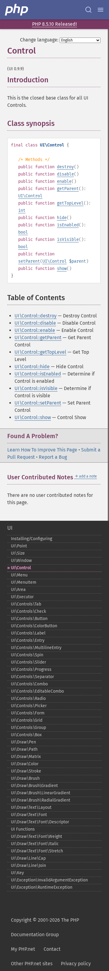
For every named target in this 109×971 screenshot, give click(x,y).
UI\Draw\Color (24, 763)
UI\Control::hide (32, 366)
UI (9, 528)
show (62, 268)
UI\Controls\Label (28, 633)
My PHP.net (23, 949)
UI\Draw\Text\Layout (31, 807)
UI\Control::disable (35, 323)
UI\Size (18, 553)
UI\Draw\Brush (25, 778)
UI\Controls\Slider (28, 662)
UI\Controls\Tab (26, 604)
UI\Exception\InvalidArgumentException (49, 880)
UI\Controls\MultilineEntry (36, 647)
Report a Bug (53, 457)
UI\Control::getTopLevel (40, 352)
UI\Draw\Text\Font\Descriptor (40, 822)
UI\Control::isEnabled (38, 374)
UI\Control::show (33, 417)
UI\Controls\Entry (28, 640)
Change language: (39, 40)
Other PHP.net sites (31, 963)
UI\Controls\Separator (32, 676)
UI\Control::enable (35, 330)
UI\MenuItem (23, 582)
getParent (68, 188)
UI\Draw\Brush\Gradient (34, 785)
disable (65, 174)
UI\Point (19, 546)
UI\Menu (19, 575)
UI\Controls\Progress (31, 669)
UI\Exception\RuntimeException (41, 887)
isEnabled (68, 225)
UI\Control (30, 195)
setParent (29, 261)
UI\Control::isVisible (36, 388)
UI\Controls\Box (26, 734)
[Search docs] (88, 10)
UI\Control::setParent (38, 403)
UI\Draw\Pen (23, 742)
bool (23, 232)
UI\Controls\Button (29, 618)
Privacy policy (76, 963)
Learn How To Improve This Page (42, 450)
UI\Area (18, 589)
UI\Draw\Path (24, 749)
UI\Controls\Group (28, 727)
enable (64, 181)
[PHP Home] (17, 9)
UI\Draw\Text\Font (29, 814)
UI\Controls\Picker (29, 705)
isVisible (68, 239)
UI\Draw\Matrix (26, 756)
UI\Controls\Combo (29, 684)
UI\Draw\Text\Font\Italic (35, 843)
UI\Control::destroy (36, 316)
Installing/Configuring (31, 538)
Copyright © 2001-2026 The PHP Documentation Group (45, 927)
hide (62, 217)
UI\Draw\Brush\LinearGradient (40, 792)
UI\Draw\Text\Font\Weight (36, 836)
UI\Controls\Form (28, 713)
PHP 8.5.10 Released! (54, 24)
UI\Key (17, 872)
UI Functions (23, 829)
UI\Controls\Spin (27, 655)
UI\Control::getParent (38, 337)
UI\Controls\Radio (28, 698)
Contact (52, 949)
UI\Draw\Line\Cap (28, 858)
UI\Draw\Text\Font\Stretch (37, 851)
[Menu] (100, 10)
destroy (65, 166)
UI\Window (21, 560)
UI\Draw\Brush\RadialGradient (40, 800)
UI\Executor (22, 596)
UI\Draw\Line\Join (28, 865)
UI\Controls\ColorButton (34, 625)
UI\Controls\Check (28, 611)
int (21, 210)
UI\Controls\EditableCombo (37, 691)
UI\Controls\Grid (26, 720)
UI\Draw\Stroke (26, 771)
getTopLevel (70, 203)
